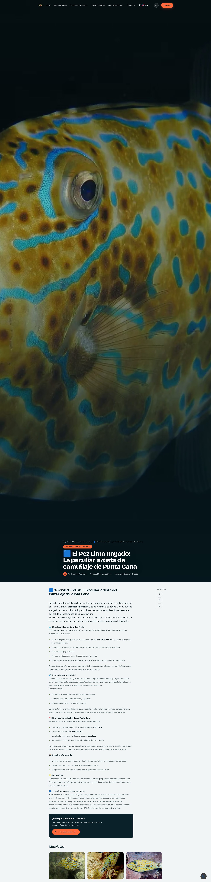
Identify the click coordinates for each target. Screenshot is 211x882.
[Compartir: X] (159, 599)
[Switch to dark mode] (156, 5)
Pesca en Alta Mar (98, 5)
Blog (64, 542)
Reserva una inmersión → (66, 832)
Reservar (167, 5)
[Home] (40, 5)
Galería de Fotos (115, 5)
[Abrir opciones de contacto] (203, 876)
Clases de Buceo (60, 5)
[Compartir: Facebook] (159, 594)
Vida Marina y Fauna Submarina (80, 542)
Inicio (48, 5)
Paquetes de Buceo (77, 5)
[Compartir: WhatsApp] (159, 605)
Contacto (131, 5)
